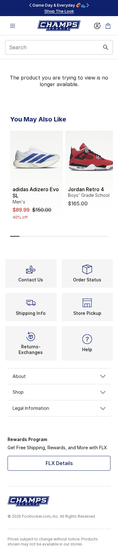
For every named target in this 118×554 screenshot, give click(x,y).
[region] (59, 8)
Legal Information (31, 408)
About (19, 376)
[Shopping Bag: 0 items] (107, 26)
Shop (18, 392)
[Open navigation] (13, 26)
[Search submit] (106, 47)
